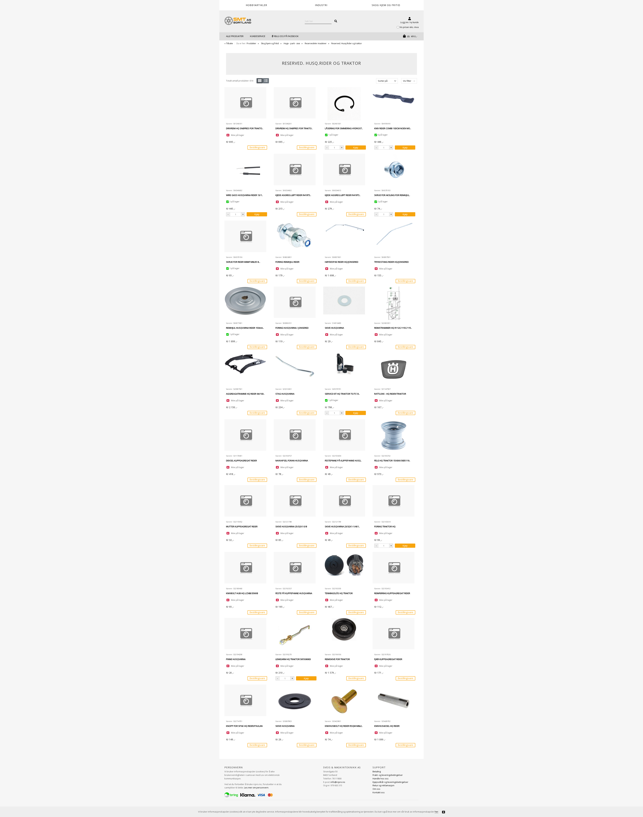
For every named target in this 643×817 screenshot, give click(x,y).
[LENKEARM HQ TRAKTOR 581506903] (294, 634)
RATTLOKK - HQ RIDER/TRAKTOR (390, 393)
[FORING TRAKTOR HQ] (393, 502)
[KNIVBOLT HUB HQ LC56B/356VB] (245, 568)
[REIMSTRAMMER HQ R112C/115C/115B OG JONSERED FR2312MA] (393, 303)
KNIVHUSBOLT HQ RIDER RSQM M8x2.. (344, 725)
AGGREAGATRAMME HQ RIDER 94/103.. (245, 393)
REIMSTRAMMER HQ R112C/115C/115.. (393, 327)
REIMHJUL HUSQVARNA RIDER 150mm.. (245, 327)
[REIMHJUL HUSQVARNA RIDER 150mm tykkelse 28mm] (245, 303)
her (436, 811)
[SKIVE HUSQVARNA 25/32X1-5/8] (295, 502)
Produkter (251, 43)
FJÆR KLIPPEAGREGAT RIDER (388, 659)
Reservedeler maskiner (316, 43)
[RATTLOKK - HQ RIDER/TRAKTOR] (393, 369)
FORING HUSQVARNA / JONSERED (292, 327)
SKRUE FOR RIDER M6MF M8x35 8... (243, 261)
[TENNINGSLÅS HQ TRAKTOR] (344, 568)
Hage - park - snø (292, 43)
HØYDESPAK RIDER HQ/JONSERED (341, 261)
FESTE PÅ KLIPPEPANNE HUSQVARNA (293, 593)
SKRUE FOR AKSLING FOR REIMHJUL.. (392, 195)
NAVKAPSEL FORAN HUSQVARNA (291, 460)
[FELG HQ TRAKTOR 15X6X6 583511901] (393, 436)
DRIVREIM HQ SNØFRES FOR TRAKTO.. (244, 128)
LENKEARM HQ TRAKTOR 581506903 (293, 659)
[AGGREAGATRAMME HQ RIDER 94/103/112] (245, 369)
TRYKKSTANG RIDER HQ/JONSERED (391, 261)
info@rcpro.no (338, 782)
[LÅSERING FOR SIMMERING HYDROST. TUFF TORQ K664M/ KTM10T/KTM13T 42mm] (344, 103)
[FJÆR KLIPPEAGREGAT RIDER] (393, 634)
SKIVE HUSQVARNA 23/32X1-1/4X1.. (342, 526)
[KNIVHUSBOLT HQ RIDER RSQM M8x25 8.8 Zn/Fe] (344, 701)
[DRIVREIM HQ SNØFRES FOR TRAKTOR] (245, 103)
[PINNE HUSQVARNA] (245, 634)
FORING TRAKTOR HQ (385, 526)
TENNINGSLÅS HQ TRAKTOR (339, 593)
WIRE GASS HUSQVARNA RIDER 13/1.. (244, 195)
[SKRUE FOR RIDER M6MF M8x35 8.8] (245, 237)
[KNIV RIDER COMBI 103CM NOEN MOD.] (393, 103)
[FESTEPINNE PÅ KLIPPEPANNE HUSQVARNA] (344, 436)
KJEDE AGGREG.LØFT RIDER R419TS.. (293, 195)
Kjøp (355, 147)
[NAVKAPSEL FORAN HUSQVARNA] (295, 436)
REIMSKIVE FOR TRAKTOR (337, 659)
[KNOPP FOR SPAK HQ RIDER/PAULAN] (245, 701)
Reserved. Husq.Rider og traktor (346, 43)
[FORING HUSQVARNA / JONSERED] (295, 303)
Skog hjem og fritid (270, 43)
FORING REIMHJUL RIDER (287, 261)
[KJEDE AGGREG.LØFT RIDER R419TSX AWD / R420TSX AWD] (295, 170)
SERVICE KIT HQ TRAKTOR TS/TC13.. (342, 393)
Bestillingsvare (257, 147)
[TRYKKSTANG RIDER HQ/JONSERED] (393, 237)
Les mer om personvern (256, 787)
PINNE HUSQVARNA (235, 659)
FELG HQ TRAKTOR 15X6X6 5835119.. (392, 460)
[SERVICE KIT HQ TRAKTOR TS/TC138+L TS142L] (344, 369)
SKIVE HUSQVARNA (334, 327)
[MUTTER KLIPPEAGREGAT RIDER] (245, 502)
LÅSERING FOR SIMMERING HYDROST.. (344, 128)
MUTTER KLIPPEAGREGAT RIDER (242, 526)
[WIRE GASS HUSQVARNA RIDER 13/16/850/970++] (245, 170)
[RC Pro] (237, 21)
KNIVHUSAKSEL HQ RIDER (387, 725)
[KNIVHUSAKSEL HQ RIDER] (393, 701)
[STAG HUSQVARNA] (295, 369)
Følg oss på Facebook (286, 36)
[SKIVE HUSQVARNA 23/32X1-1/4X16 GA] (344, 502)
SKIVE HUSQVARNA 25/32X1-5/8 (291, 526)
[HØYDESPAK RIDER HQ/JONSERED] (344, 237)
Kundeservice (257, 36)
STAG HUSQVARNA (284, 393)
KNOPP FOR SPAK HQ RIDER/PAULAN (244, 725)
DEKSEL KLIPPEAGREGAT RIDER (241, 460)
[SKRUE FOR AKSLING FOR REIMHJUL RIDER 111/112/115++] (393, 170)
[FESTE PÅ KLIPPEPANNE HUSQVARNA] (295, 568)
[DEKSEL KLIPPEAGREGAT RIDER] (245, 436)
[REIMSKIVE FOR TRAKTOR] (344, 634)
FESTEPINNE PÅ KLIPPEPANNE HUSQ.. (343, 460)
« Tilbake (228, 43)
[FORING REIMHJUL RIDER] (295, 237)
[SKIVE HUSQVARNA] (344, 303)
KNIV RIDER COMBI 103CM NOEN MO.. (392, 128)
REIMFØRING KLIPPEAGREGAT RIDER (392, 593)
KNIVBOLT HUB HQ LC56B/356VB (242, 593)
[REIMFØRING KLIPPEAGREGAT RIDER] (393, 568)
